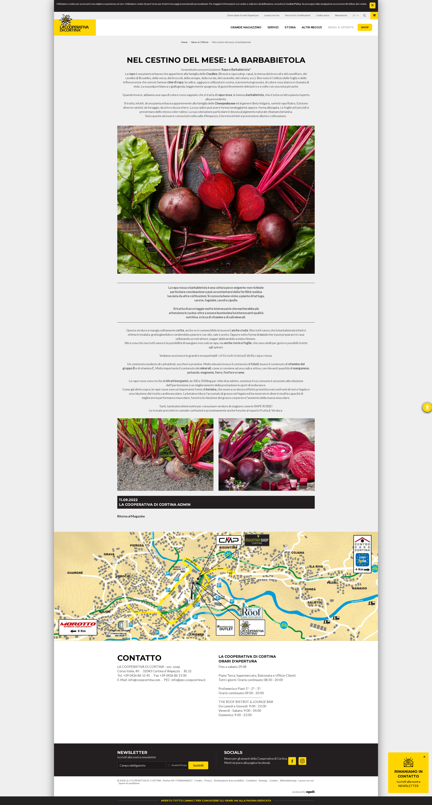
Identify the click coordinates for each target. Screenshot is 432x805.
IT (354, 15)
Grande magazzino (246, 27)
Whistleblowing (288, 780)
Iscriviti (198, 765)
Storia (290, 27)
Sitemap (263, 780)
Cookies (273, 780)
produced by (299, 791)
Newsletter (132, 752)
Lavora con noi (306, 780)
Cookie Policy (293, 3)
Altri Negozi (312, 27)
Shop (365, 27)
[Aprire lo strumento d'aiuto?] (427, 407)
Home (184, 42)
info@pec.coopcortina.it (188, 680)
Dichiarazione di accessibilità (229, 780)
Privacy (208, 780)
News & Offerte (341, 27)
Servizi (273, 27)
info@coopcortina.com (144, 680)
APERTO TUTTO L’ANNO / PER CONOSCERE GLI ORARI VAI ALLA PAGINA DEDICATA (216, 800)
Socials (233, 752)
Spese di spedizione (129, 783)
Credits (198, 780)
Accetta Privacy (179, 765)
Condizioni (251, 780)
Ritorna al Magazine (131, 516)
